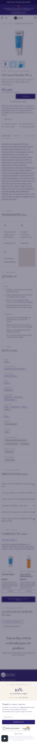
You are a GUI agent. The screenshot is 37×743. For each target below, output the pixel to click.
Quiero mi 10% (18, 722)
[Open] (4, 738)
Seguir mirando (18, 733)
